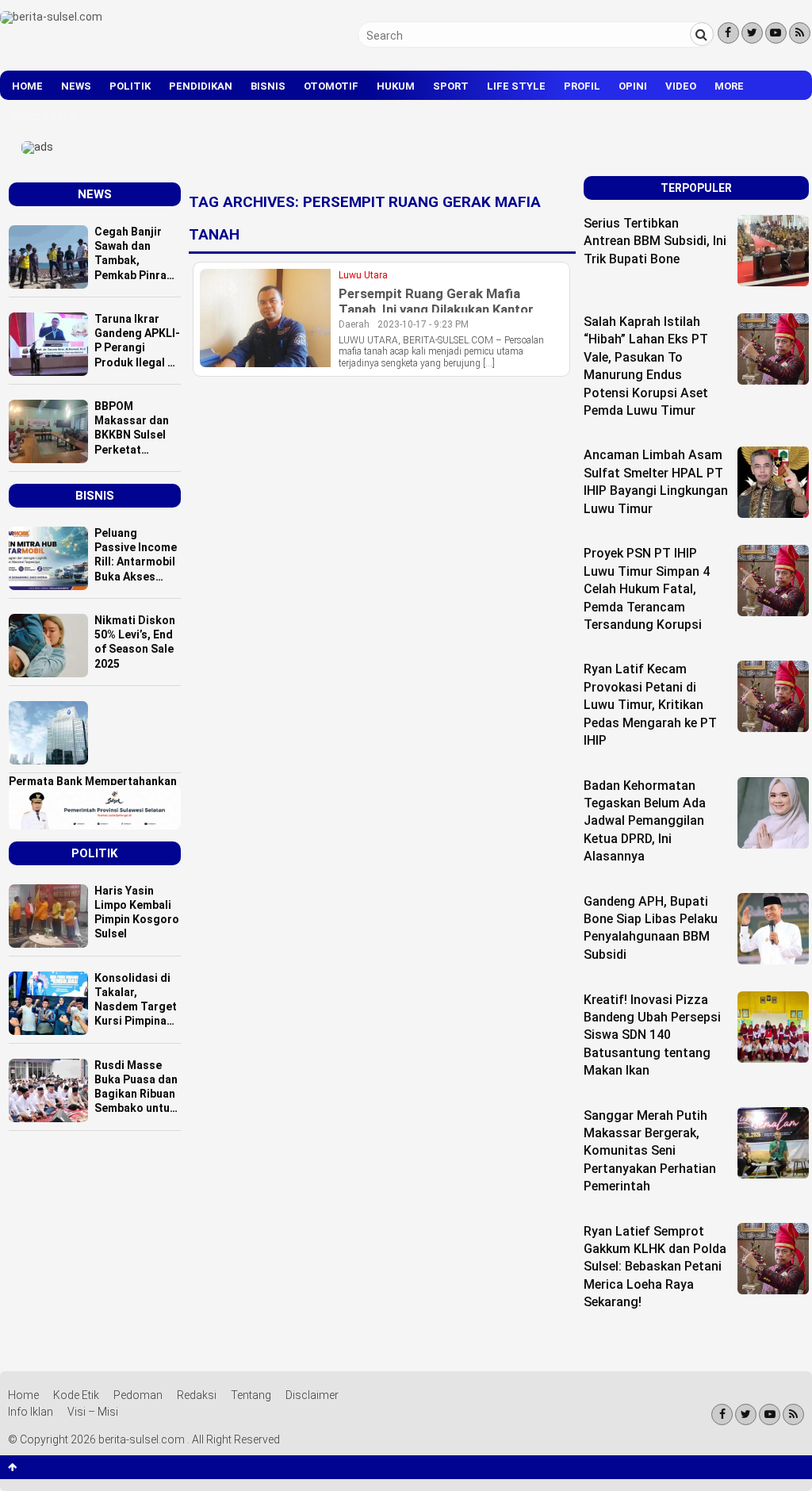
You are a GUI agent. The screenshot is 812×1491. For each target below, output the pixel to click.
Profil (582, 86)
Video (680, 86)
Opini (633, 86)
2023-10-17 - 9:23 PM (423, 324)
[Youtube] (776, 33)
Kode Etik (76, 1395)
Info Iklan (30, 1411)
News (76, 86)
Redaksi (196, 1395)
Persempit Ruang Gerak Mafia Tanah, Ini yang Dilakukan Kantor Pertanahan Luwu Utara (436, 309)
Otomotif (331, 86)
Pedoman (138, 1395)
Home (27, 86)
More (729, 86)
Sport (451, 86)
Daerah (354, 324)
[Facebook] (728, 33)
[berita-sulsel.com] (51, 16)
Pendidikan (200, 86)
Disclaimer (43, 117)
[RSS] (799, 33)
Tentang (251, 1395)
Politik (130, 86)
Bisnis (268, 86)
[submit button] (702, 34)
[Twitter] (752, 33)
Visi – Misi (92, 1411)
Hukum (396, 86)
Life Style (516, 86)
